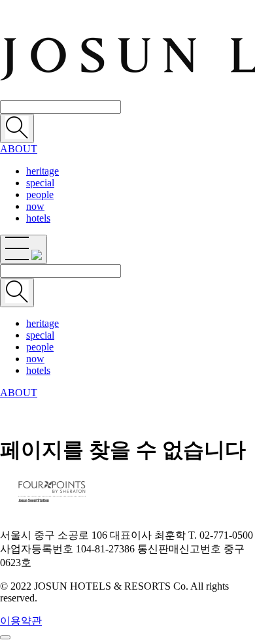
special (40, 182)
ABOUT (18, 148)
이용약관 (21, 620)
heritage (42, 171)
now (35, 206)
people (40, 194)
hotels (38, 218)
